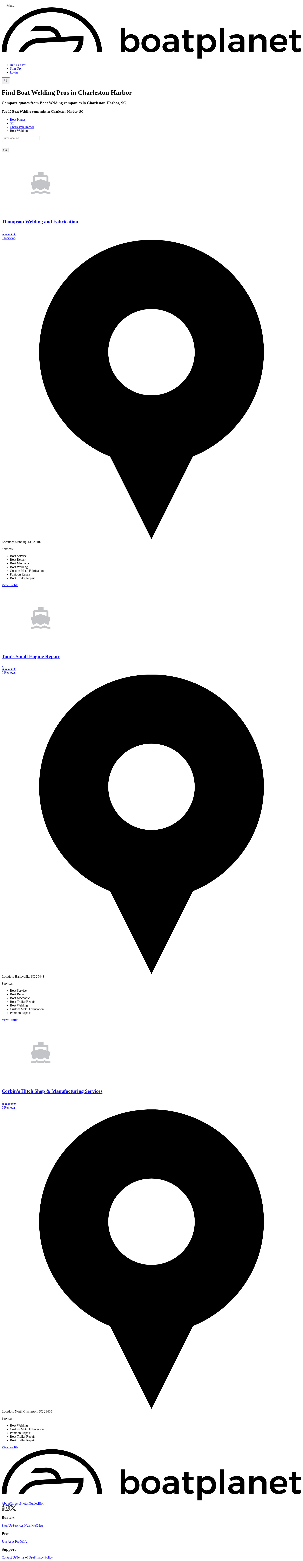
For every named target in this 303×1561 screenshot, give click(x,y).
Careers (15, 1503)
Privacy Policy (43, 1557)
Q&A (39, 1525)
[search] (6, 80)
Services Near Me (24, 1525)
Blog (41, 1503)
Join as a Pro (18, 65)
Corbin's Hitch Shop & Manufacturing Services (52, 1091)
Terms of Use (25, 1557)
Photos (24, 1503)
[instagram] (7, 1509)
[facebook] (3, 1509)
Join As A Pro (11, 1541)
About (6, 1503)
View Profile (10, 585)
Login (14, 72)
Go (5, 150)
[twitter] (13, 1509)
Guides (33, 1503)
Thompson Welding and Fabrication (40, 221)
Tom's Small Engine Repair (31, 656)
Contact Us (9, 1557)
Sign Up (15, 68)
